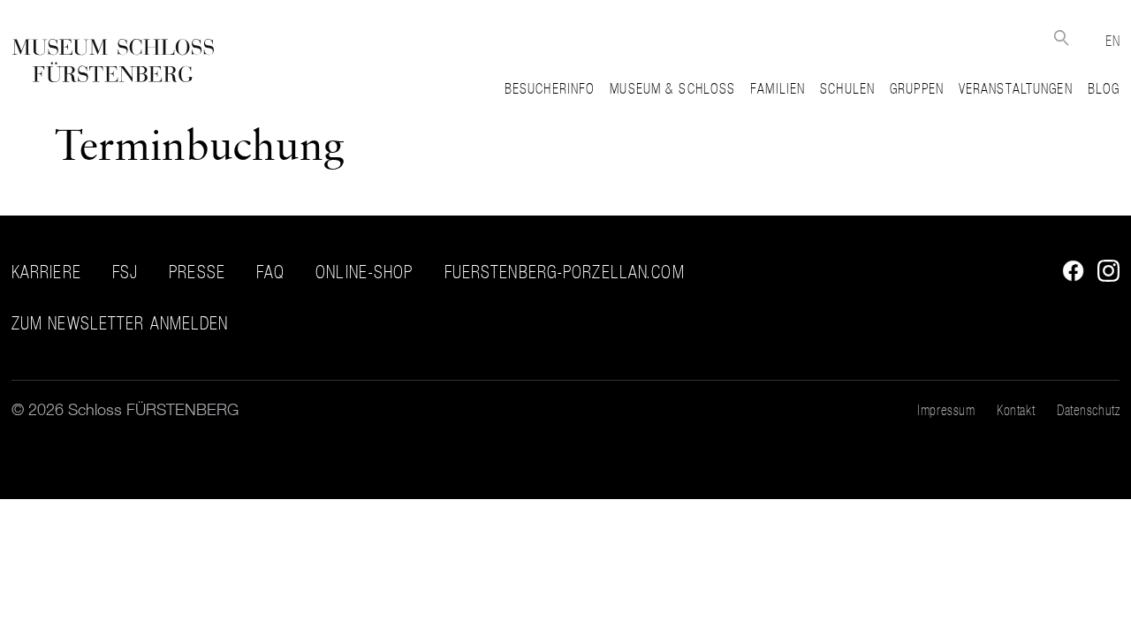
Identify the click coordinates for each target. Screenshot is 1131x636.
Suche (1060, 37)
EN (1112, 41)
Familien (777, 88)
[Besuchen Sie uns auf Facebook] (1068, 276)
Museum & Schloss (672, 88)
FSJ (125, 272)
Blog (1104, 88)
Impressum (946, 410)
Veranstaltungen (1016, 88)
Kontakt (1016, 410)
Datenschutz (1088, 410)
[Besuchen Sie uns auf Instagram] (1104, 276)
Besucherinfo (550, 88)
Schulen (847, 88)
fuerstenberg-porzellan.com (564, 272)
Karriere (46, 272)
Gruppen (917, 88)
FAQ (270, 272)
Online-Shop (364, 272)
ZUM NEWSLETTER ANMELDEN (120, 323)
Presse (197, 272)
